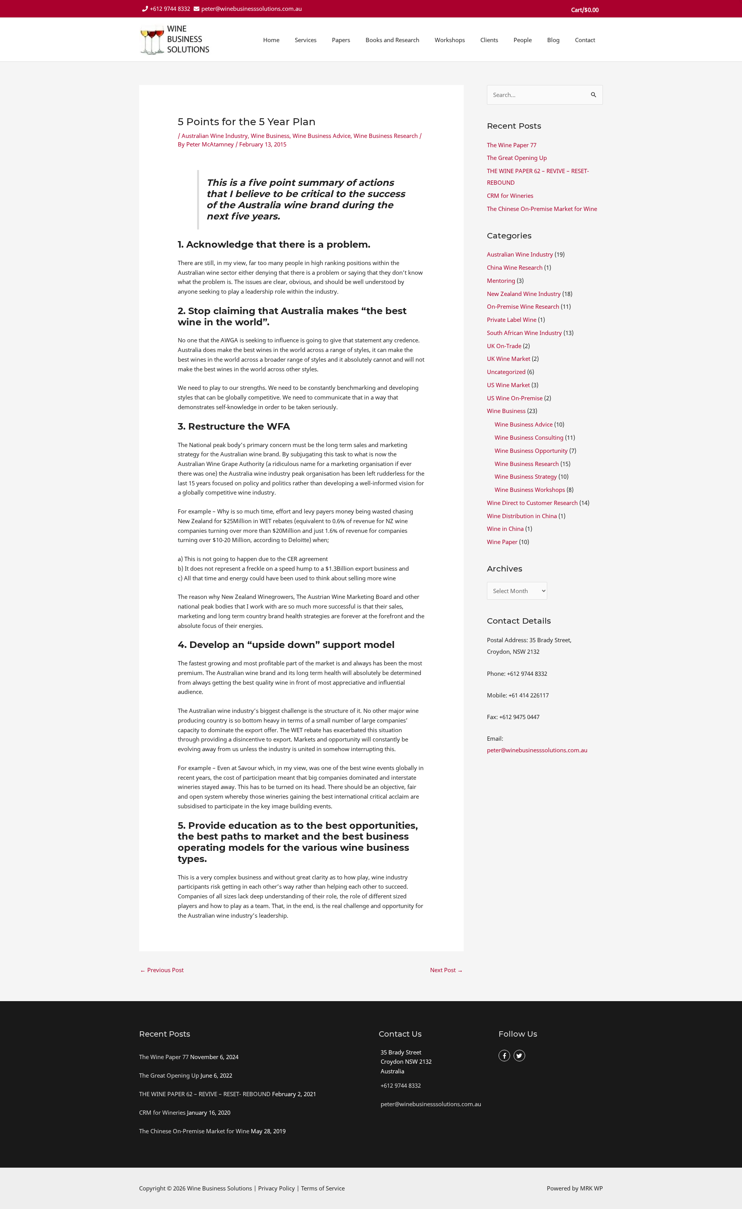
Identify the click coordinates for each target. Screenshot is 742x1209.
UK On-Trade (504, 346)
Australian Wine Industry (215, 135)
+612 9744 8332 (170, 8)
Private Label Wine (511, 319)
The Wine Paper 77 (511, 145)
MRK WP (591, 1188)
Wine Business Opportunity (531, 450)
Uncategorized (506, 372)
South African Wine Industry (524, 333)
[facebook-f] (505, 1055)
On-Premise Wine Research (523, 306)
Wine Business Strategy (526, 476)
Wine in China (505, 528)
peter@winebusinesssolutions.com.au (251, 8)
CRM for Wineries (510, 195)
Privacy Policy (276, 1188)
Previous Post (162, 970)
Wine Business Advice (322, 135)
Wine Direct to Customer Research (532, 503)
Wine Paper (502, 542)
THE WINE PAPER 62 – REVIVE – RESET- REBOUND (205, 1094)
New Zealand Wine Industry (524, 294)
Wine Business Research (386, 135)
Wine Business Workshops (530, 489)
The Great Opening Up (517, 158)
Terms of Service (323, 1188)
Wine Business (270, 135)
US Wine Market (508, 385)
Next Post (446, 970)
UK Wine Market (508, 358)
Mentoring (501, 280)
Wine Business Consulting (529, 437)
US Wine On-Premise (515, 398)
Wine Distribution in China (522, 516)
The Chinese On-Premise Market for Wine (542, 209)
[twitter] (520, 1055)
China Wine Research (515, 267)
